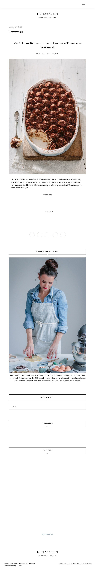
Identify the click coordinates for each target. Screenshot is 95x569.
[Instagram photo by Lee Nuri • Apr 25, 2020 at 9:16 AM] (47, 520)
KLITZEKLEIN (47, 13)
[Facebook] (41, 205)
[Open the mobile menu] (83, 3)
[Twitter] (45, 205)
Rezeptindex (14, 563)
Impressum (32, 563)
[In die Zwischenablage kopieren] (54, 205)
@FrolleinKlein (47, 534)
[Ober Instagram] (47, 234)
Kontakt (19, 565)
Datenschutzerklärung (10, 565)
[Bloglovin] (63, 234)
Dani (42, 54)
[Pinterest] (50, 205)
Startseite (6, 563)
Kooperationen (23, 563)
